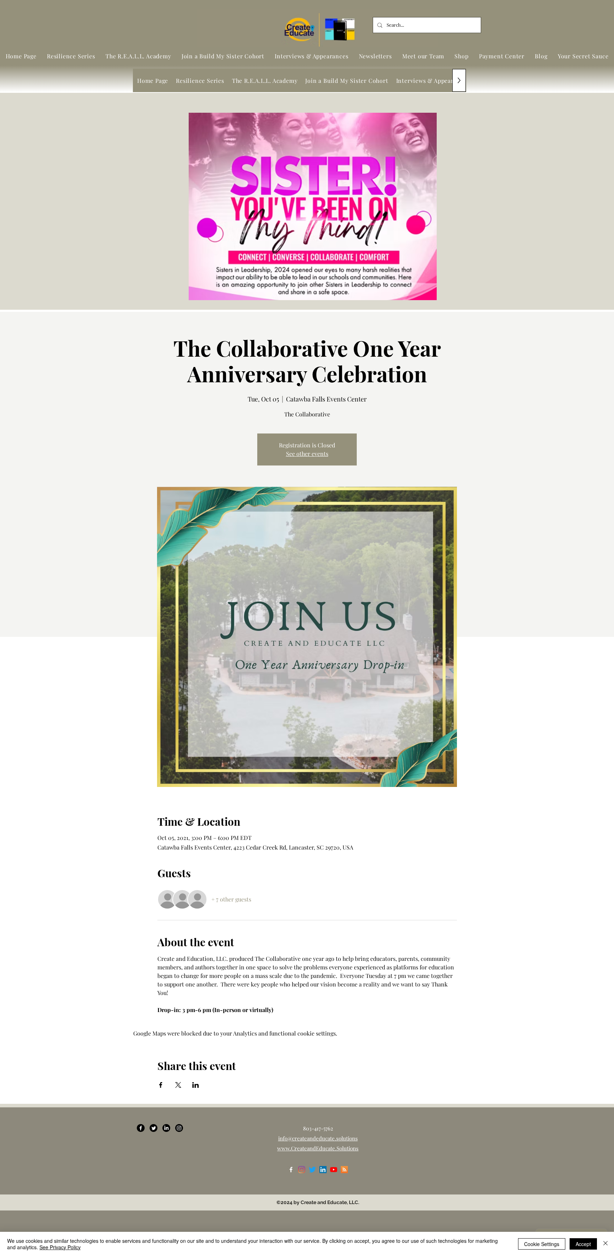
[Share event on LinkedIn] (195, 1085)
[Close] (605, 1244)
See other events (307, 453)
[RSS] (344, 1169)
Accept (583, 1243)
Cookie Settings (541, 1243)
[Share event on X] (178, 1085)
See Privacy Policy (60, 1247)
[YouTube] (333, 1169)
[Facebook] (141, 1128)
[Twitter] (153, 1128)
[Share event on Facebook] (160, 1085)
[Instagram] (179, 1128)
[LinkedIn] (166, 1128)
